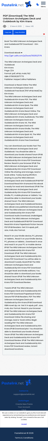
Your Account (24, 407)
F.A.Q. (24, 410)
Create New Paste (24, 404)
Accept (24, 424)
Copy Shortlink (20, 32)
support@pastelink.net (24, 394)
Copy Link (8, 32)
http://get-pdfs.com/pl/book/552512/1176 (23, 55)
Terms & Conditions (24, 437)
